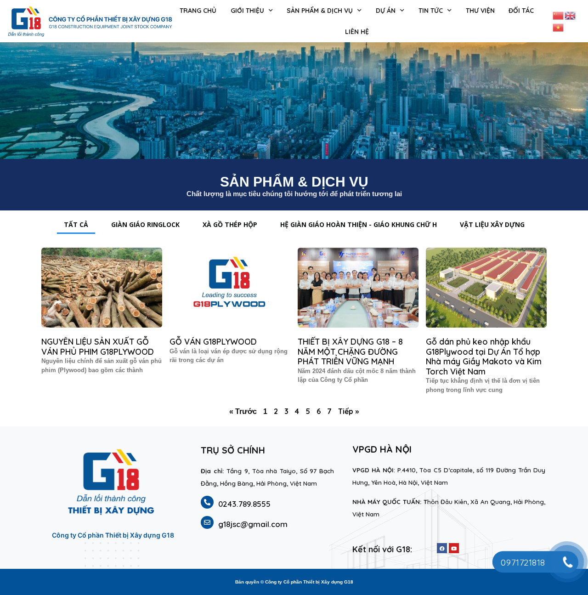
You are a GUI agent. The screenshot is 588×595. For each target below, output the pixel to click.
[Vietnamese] (559, 26)
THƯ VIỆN (480, 10)
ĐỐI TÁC (521, 10)
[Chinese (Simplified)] (559, 14)
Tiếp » (348, 411)
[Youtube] (454, 548)
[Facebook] (442, 548)
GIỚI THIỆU (247, 10)
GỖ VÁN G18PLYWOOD (213, 341)
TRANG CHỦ (198, 10)
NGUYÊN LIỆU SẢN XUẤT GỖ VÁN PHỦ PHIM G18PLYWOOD (97, 346)
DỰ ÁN (386, 10)
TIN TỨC (430, 10)
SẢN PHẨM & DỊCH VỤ (320, 10)
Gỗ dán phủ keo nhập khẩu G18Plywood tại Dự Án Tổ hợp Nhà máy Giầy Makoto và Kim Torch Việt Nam (484, 356)
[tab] (76, 224)
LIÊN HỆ (357, 32)
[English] (571, 14)
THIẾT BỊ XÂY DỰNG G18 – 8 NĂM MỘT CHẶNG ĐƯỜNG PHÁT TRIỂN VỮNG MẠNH (350, 351)
